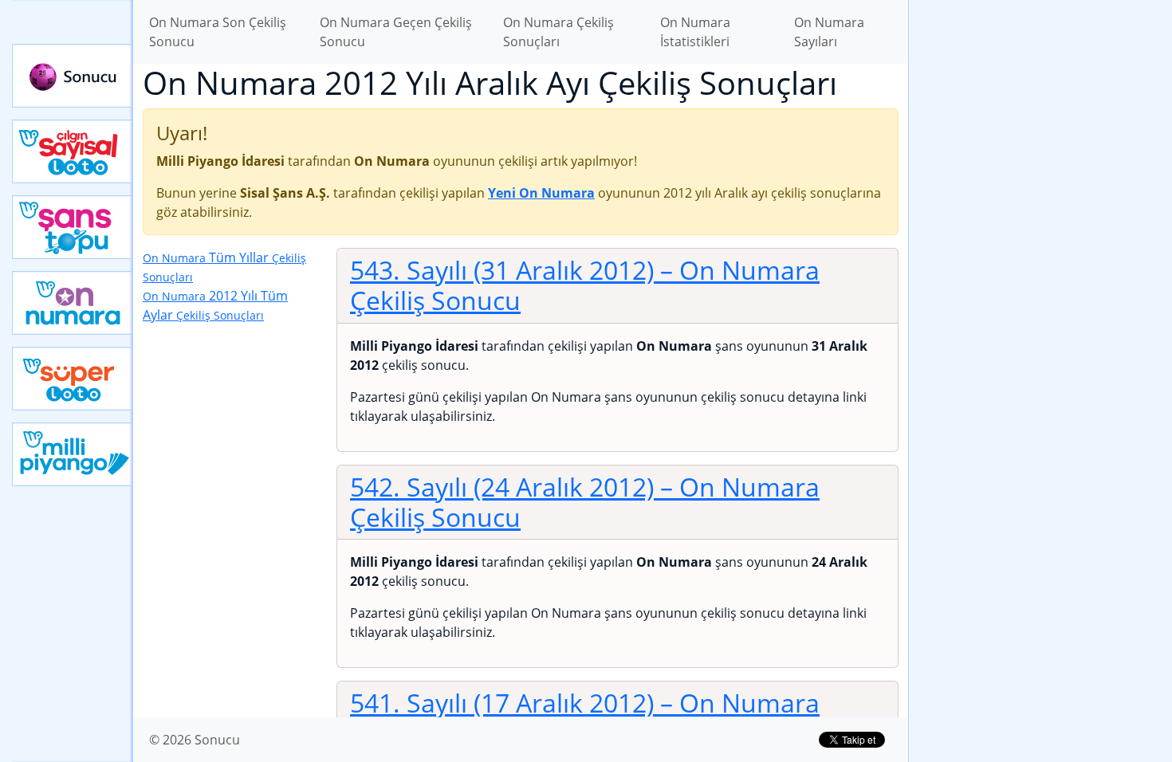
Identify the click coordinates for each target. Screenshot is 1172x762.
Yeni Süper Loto (72, 378)
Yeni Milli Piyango (72, 454)
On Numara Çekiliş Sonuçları (558, 32)
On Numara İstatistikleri (695, 32)
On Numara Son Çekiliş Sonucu (217, 32)
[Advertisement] (1040, 252)
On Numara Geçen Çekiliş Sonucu (396, 32)
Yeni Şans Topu (72, 227)
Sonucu (72, 76)
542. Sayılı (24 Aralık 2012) (585, 501)
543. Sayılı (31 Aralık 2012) (585, 285)
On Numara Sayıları (829, 32)
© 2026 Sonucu (194, 739)
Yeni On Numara (72, 303)
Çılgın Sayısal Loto (72, 151)
